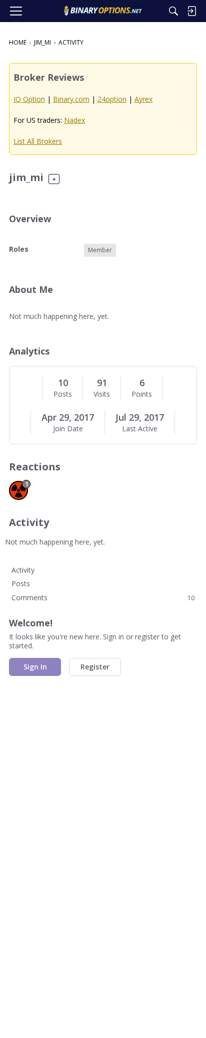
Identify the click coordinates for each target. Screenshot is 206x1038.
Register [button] (95, 666)
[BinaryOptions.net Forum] (102, 11)
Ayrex (143, 99)
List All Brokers (38, 141)
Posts (63, 394)
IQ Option (29, 99)
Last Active (140, 428)
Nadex (74, 120)
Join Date (68, 428)
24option (112, 99)
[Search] (173, 11)
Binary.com (71, 99)
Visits (102, 394)
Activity (23, 570)
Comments (103, 597)
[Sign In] (191, 11)
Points (142, 394)
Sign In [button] (35, 666)
